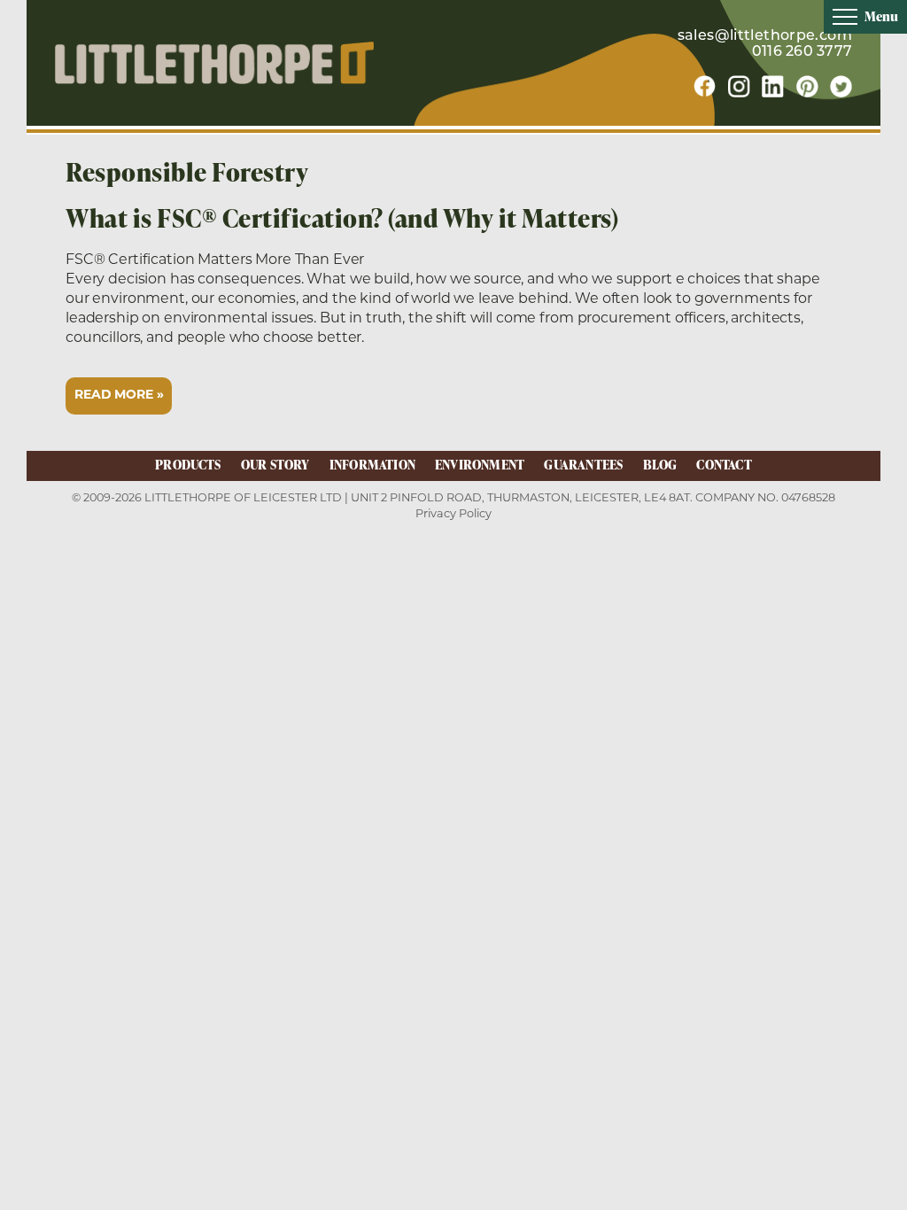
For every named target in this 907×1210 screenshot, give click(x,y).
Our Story (275, 464)
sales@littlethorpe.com (765, 36)
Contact (723, 464)
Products (188, 464)
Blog (660, 464)
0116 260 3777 (802, 52)
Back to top (863, 1195)
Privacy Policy (453, 513)
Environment (479, 464)
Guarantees (583, 464)
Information (372, 464)
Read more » (118, 395)
